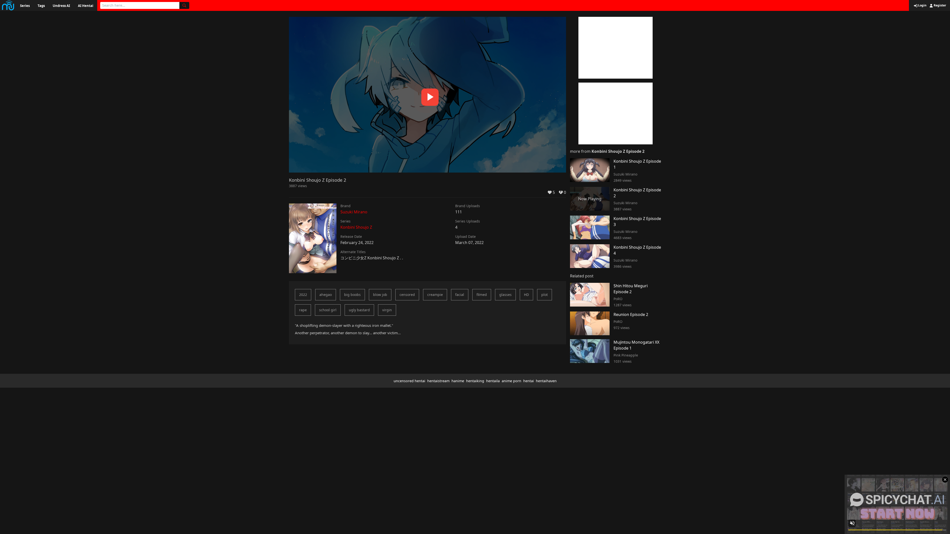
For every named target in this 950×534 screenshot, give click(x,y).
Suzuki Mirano (353, 212)
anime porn (511, 380)
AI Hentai (85, 5)
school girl (327, 310)
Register (939, 5)
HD (526, 294)
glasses (505, 294)
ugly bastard (359, 310)
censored (407, 294)
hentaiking (475, 380)
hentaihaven (546, 380)
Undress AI (61, 5)
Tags (41, 5)
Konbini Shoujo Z (356, 227)
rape (303, 310)
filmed (481, 294)
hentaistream (438, 380)
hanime (457, 380)
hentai (528, 380)
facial (459, 294)
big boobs (352, 294)
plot (544, 294)
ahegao (325, 294)
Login (921, 5)
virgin (387, 310)
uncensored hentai (409, 380)
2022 (303, 294)
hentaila (493, 380)
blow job (380, 294)
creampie (435, 294)
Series (25, 5)
